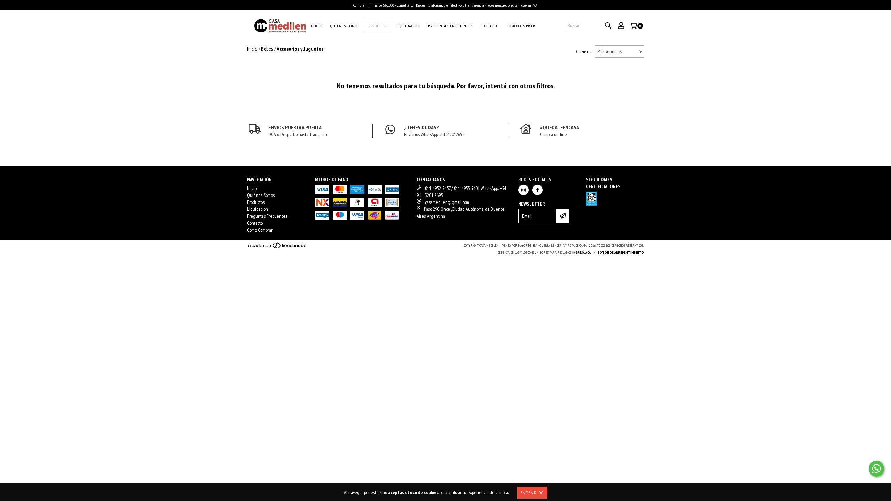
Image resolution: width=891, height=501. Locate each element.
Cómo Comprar (521, 26)
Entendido (532, 492)
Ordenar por (585, 51)
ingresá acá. (582, 252)
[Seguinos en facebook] (537, 190)
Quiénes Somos (345, 26)
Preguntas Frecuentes (450, 26)
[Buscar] (608, 25)
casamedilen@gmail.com (447, 202)
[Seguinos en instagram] (523, 190)
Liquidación (408, 26)
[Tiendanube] (277, 247)
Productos (378, 26)
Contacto (490, 26)
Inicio (316, 26)
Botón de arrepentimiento (621, 252)
